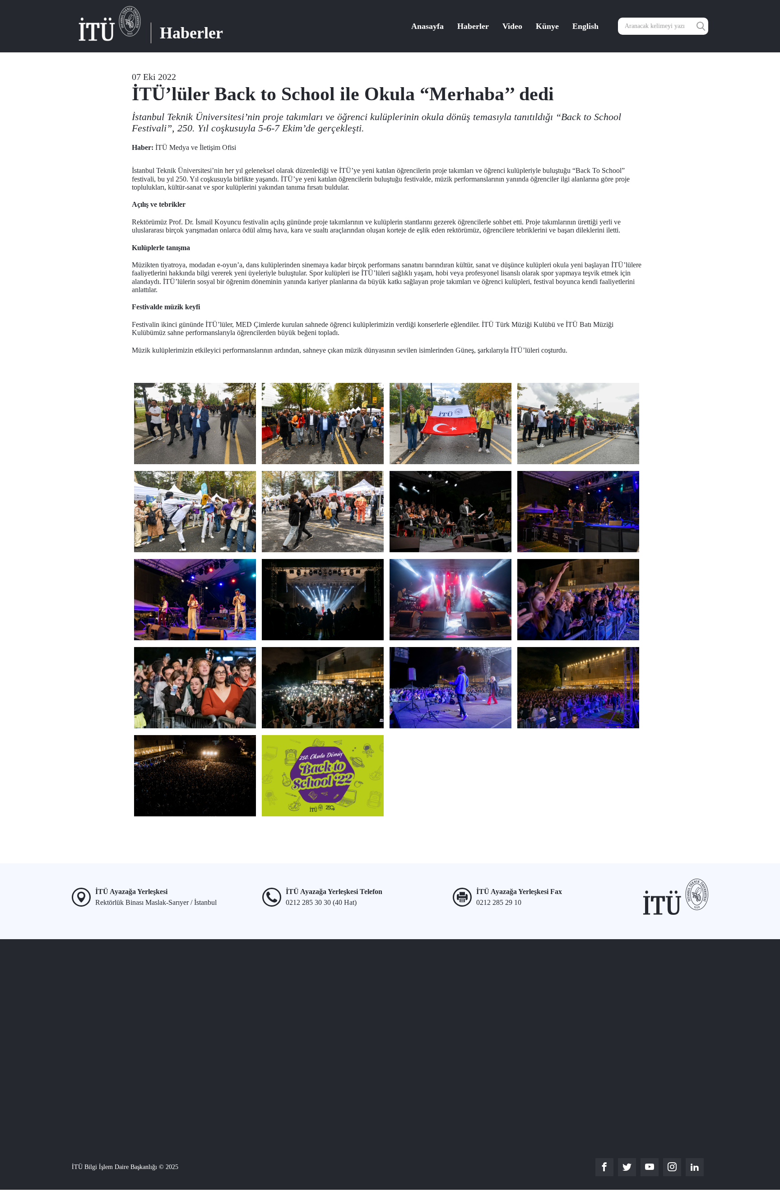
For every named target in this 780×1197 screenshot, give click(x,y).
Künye (547, 26)
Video (512, 26)
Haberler (473, 26)
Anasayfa (427, 26)
